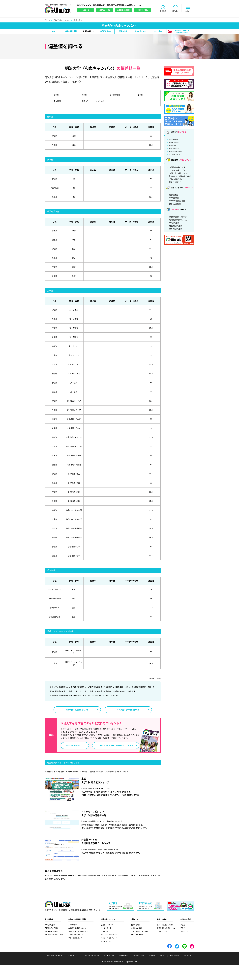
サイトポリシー (109, 956)
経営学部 (57, 101)
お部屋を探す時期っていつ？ (178, 173)
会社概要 (152, 956)
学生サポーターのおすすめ (54, 935)
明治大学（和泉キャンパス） (62, 20)
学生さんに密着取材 (175, 151)
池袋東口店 (184, 931)
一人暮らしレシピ (175, 154)
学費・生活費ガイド (175, 182)
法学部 (56, 95)
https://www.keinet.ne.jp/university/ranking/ (99, 849)
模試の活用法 (173, 195)
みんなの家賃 (173, 139)
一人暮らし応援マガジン (177, 170)
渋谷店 (182, 925)
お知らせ (162, 956)
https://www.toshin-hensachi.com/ (95, 788)
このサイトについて (73, 956)
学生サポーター (174, 148)
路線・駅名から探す (175, 229)
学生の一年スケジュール (109, 938)
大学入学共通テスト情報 (177, 201)
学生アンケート (174, 142)
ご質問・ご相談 (162, 931)
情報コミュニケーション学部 (93, 101)
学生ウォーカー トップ (54, 956)
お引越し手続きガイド (176, 179)
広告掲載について (138, 956)
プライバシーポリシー (92, 956)
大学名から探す (174, 223)
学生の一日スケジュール (109, 935)
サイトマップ (187, 956)
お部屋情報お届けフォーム (178, 220)
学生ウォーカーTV (107, 925)
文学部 (140, 95)
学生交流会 (172, 145)
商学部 (84, 95)
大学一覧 (47, 20)
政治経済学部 (115, 95)
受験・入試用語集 (175, 204)
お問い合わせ (174, 956)
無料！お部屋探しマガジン (178, 217)
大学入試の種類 (174, 198)
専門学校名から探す (175, 226)
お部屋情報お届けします (177, 167)
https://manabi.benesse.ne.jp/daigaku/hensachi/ (101, 821)
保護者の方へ (123, 956)
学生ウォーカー (57, 904)
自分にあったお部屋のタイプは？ (180, 176)
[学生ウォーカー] (57, 9)
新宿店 (182, 928)
